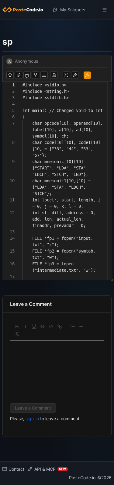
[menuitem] (25, 9)
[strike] (42, 326)
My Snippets (72, 9)
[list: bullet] (81, 326)
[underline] (34, 326)
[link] (59, 326)
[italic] (25, 326)
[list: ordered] (72, 326)
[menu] (57, 9)
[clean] (17, 334)
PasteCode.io (82, 477)
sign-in (32, 418)
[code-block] (51, 326)
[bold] (17, 326)
